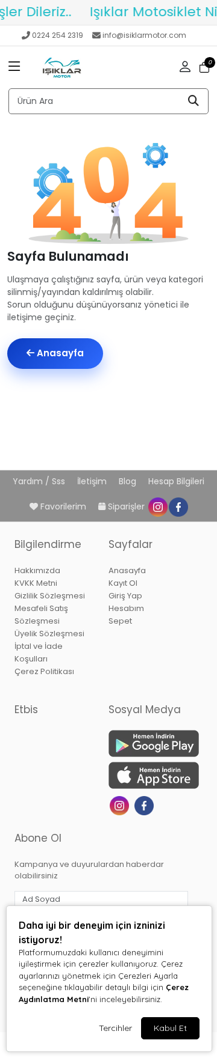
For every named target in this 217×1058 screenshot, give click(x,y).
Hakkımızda (37, 570)
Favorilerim (63, 506)
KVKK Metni (35, 583)
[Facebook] (145, 804)
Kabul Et (170, 1028)
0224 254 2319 (57, 35)
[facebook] (178, 506)
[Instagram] (120, 804)
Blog (129, 481)
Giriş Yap (125, 595)
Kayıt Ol (122, 583)
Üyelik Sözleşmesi (49, 633)
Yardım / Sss (40, 481)
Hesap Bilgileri (176, 481)
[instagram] (157, 506)
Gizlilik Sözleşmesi (49, 595)
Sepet (120, 621)
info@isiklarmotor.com (144, 35)
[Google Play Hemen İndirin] (148, 743)
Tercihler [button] (115, 1028)
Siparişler (126, 506)
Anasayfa (59, 353)
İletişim (93, 481)
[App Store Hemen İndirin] (148, 775)
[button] (14, 67)
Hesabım (126, 608)
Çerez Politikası (44, 671)
